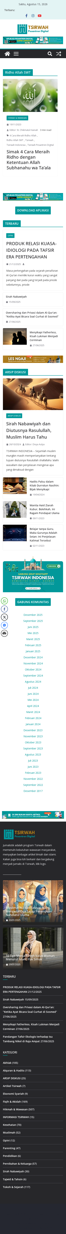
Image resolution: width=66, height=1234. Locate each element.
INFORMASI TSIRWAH (16, 1117)
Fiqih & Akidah (12, 1101)
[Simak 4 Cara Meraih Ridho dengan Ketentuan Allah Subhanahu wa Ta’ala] (30, 95)
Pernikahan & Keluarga (17, 1164)
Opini (10, 235)
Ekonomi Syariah (13, 1094)
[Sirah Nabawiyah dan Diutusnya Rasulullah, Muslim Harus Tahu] (33, 394)
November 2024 (33, 663)
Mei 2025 (32, 633)
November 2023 (33, 736)
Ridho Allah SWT (15, 140)
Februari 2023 (33, 772)
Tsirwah (29, 140)
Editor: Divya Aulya (35, 444)
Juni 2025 (33, 627)
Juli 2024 (33, 687)
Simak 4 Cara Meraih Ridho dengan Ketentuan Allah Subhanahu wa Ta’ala (29, 159)
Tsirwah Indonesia (16, 144)
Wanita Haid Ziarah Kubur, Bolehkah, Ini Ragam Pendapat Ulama (44, 509)
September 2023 (33, 748)
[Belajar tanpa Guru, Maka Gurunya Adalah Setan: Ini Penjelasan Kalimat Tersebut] (15, 537)
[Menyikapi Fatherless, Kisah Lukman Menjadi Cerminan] (15, 339)
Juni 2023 (33, 766)
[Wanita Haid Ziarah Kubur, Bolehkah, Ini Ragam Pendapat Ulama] (15, 512)
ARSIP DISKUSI (14, 415)
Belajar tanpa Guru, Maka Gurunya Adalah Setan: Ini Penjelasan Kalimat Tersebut (43, 534)
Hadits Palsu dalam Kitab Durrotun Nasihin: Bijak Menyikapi (44, 485)
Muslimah (9, 1132)
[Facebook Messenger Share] (4, 625)
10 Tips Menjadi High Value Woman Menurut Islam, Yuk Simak (30, 957)
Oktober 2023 (33, 742)
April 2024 (33, 706)
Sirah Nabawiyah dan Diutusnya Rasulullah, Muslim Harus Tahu (28, 430)
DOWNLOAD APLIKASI (33, 210)
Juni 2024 (33, 693)
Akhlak (7, 1062)
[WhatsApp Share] (4, 600)
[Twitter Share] (4, 617)
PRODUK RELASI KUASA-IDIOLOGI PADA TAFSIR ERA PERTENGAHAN (31, 250)
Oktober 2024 (33, 669)
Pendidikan (10, 1156)
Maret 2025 (33, 639)
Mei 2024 (32, 700)
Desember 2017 (33, 791)
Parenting (9, 1148)
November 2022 (33, 779)
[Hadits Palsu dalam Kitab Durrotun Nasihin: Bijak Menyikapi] (15, 488)
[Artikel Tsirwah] (7, 53)
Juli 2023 (33, 760)
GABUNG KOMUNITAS (33, 602)
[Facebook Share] (4, 608)
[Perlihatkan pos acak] (58, 53)
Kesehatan (9, 1125)
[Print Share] (4, 633)
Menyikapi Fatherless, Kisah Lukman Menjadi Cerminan (44, 336)
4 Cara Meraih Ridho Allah (23, 135)
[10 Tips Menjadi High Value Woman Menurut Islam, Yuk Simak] (33, 949)
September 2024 (33, 675)
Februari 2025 (33, 645)
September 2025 (33, 621)
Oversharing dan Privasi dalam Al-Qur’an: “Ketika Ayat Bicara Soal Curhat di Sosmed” (32, 314)
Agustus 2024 (33, 681)
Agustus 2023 (33, 754)
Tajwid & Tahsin (13, 1179)
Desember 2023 (33, 730)
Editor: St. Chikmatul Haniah (24, 130)
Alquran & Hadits (13, 1070)
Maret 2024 (33, 712)
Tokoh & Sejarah (13, 1187)
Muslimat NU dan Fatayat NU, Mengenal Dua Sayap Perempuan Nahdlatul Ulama (29, 911)
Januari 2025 (33, 651)
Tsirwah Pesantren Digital (40, 144)
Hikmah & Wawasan (17, 118)
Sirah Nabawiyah (16, 296)
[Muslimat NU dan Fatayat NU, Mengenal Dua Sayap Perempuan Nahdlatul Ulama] (33, 901)
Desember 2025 (33, 615)
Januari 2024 (33, 724)
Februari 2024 (33, 718)
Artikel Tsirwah (12, 1086)
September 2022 (33, 785)
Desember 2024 (33, 657)
